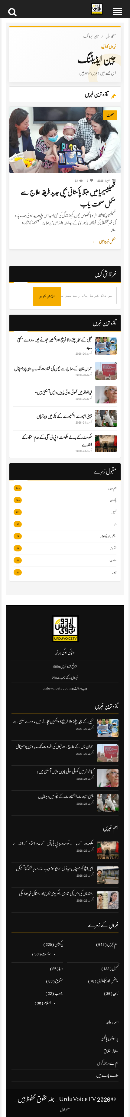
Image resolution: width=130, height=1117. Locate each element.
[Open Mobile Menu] (117, 9)
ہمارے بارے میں (107, 1075)
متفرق (59, 981)
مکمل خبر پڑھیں (104, 241)
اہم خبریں (113, 944)
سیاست (46, 953)
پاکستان (58, 944)
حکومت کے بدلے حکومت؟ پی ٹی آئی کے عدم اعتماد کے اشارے (53, 843)
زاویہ (116, 993)
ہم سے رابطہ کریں (108, 1063)
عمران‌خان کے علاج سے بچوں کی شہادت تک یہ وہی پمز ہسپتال (54, 746)
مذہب (58, 993)
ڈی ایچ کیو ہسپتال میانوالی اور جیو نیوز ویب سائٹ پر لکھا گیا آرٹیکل (54, 868)
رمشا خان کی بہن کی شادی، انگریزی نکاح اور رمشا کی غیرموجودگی (56, 893)
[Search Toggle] (12, 9)
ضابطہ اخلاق (111, 1051)
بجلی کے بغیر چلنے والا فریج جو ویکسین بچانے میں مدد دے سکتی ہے (53, 721)
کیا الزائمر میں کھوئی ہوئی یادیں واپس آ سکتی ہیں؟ (65, 771)
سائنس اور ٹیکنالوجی (108, 981)
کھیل (115, 968)
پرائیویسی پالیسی (109, 1038)
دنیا (61, 968)
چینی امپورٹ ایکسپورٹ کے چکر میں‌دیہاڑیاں (65, 796)
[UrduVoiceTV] (97, 9)
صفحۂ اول (111, 36)
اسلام (47, 1002)
